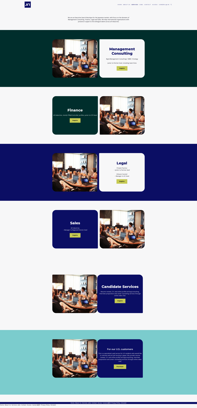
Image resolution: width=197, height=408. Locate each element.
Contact (147, 4)
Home (120, 4)
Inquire (122, 68)
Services (134, 4)
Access (155, 4)
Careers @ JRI (164, 4)
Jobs (141, 4)
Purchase (120, 366)
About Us (126, 4)
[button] (171, 4)
